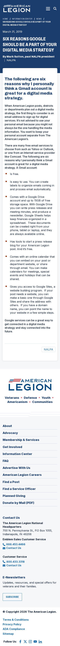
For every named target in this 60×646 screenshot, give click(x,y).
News (39, 19)
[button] (48, 8)
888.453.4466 (15, 544)
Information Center (22, 19)
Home (5, 19)
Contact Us (13, 548)
